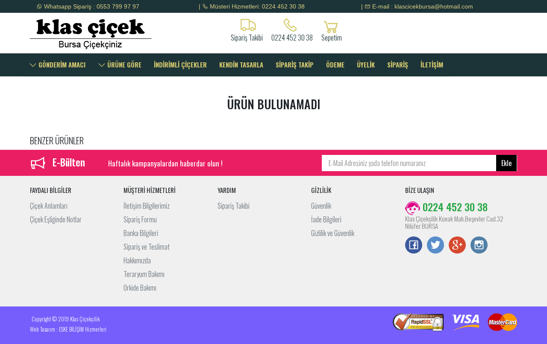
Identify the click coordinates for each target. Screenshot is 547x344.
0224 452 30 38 (292, 36)
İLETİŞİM (432, 64)
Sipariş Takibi (234, 206)
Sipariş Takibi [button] (247, 36)
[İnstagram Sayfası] (479, 245)
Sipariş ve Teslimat (147, 247)
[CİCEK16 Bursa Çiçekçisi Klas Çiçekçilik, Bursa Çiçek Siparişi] (86, 33)
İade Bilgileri (326, 219)
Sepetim (331, 36)
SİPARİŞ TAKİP (295, 64)
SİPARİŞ (397, 64)
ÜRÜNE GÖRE (123, 64)
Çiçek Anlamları (49, 206)
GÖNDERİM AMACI (61, 64)
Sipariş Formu (140, 219)
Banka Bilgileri (141, 233)
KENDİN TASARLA (241, 64)
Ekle (506, 163)
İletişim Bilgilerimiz (147, 206)
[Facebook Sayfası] (413, 245)
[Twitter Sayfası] (435, 245)
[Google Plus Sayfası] (457, 245)
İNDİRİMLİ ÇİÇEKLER (180, 64)
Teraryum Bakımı (144, 274)
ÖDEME (335, 64)
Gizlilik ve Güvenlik (332, 233)
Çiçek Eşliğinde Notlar (56, 219)
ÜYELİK (366, 64)
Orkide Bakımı (140, 288)
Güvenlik (321, 206)
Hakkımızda (137, 260)
